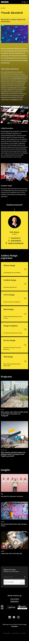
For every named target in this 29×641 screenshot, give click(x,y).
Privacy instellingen (7, 633)
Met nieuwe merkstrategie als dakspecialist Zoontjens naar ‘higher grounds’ (13, 454)
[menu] (27, 2)
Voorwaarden (23, 633)
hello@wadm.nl (14, 601)
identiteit (14, 99)
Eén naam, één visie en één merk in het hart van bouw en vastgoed (14, 414)
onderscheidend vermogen (19, 78)
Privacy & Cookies (15, 633)
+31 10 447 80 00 (14, 599)
